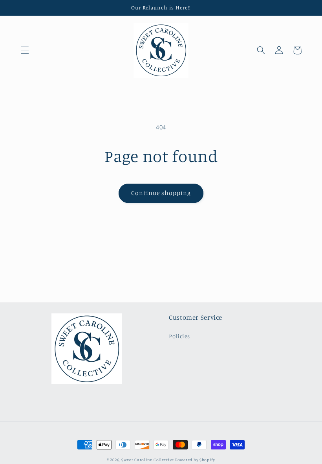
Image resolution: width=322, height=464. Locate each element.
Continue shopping (161, 193)
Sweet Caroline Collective (148, 459)
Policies (179, 336)
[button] (25, 50)
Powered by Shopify (195, 459)
